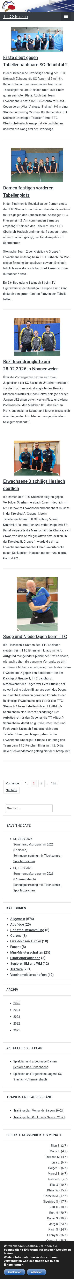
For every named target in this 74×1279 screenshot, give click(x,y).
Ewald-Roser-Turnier (25, 941)
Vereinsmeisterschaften (28, 975)
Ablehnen (36, 1272)
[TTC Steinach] (37, 6)
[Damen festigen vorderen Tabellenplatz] (37, 165)
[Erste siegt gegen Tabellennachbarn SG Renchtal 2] (37, 39)
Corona (16, 936)
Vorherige (12, 783)
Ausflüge (17, 924)
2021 (16, 1030)
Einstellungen (13, 1264)
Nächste (11, 790)
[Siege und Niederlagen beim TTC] (37, 604)
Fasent (15, 947)
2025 (16, 1003)
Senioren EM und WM (26, 964)
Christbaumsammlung (27, 930)
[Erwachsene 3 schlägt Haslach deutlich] (37, 458)
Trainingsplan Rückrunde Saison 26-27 (39, 1117)
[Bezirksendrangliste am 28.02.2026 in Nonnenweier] (37, 336)
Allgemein (17, 919)
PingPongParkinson (25, 958)
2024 (16, 1010)
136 (53, 783)
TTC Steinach (15, 16)
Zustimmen (14, 1272)
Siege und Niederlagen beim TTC (35, 636)
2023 (16, 1017)
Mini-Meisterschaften (26, 952)
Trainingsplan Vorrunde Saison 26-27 (38, 1110)
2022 (16, 1023)
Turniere (16, 969)
